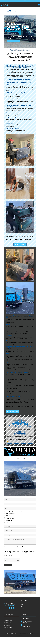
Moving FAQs (23, 610)
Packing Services (9, 516)
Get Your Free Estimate (13, 40)
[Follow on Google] (11, 608)
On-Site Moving (9, 520)
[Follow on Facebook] (9, 608)
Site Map (29, 633)
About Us (22, 606)
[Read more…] (10, 441)
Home (22, 604)
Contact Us (23, 611)
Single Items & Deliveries (11, 521)
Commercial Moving (10, 518)
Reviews (22, 608)
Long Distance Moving (8, 620)
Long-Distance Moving (10, 513)
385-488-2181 (20, 458)
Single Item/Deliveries (8, 627)
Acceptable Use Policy (8, 555)
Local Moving (8, 515)
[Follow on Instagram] (13, 608)
